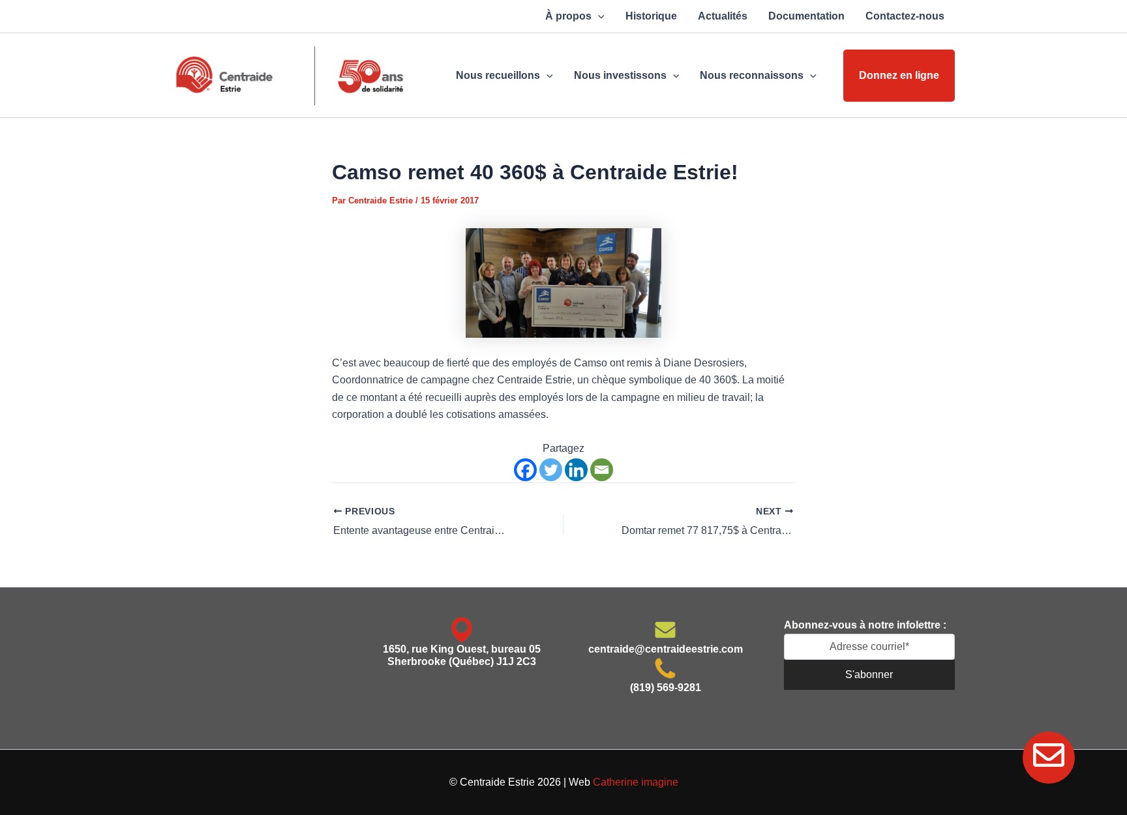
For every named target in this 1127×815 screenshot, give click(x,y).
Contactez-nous (904, 16)
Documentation (806, 16)
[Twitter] (550, 469)
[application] (598, 16)
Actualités (722, 16)
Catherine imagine (635, 782)
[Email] (601, 469)
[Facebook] (525, 469)
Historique (651, 16)
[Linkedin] (576, 469)
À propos (568, 16)
